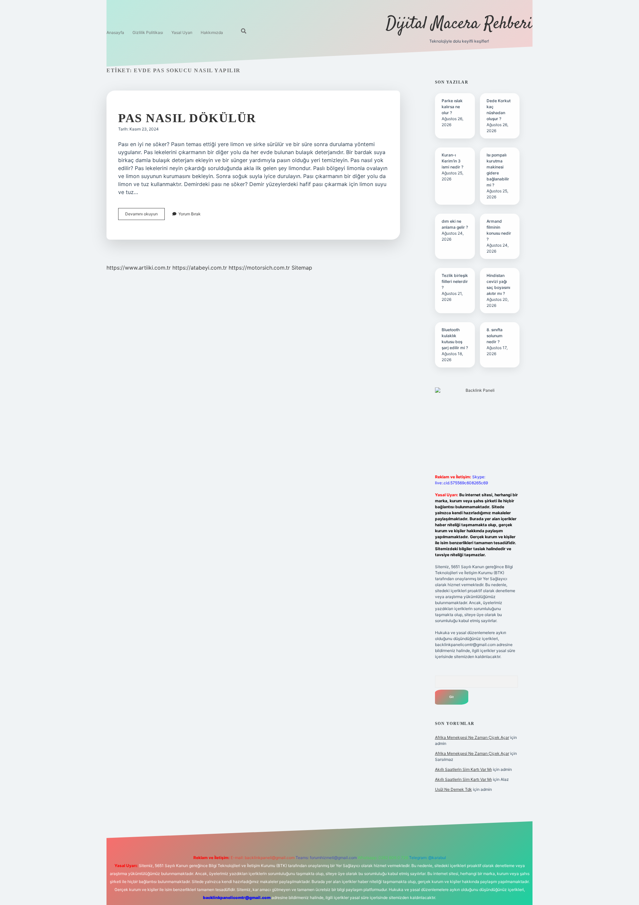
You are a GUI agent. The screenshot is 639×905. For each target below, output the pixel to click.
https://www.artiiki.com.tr (138, 267)
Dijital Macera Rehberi (459, 24)
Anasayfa (115, 32)
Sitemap (302, 267)
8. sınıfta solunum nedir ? (495, 335)
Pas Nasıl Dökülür (187, 118)
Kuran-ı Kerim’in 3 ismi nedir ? (452, 160)
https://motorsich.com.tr (259, 267)
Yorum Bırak (189, 213)
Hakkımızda (212, 32)
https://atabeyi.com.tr (199, 267)
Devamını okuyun (145, 215)
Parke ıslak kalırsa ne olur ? (452, 106)
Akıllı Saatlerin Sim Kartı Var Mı (463, 769)
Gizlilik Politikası (147, 32)
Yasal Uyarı (181, 32)
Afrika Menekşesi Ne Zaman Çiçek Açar (472, 737)
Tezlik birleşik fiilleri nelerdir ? (455, 281)
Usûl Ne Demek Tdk (453, 789)
